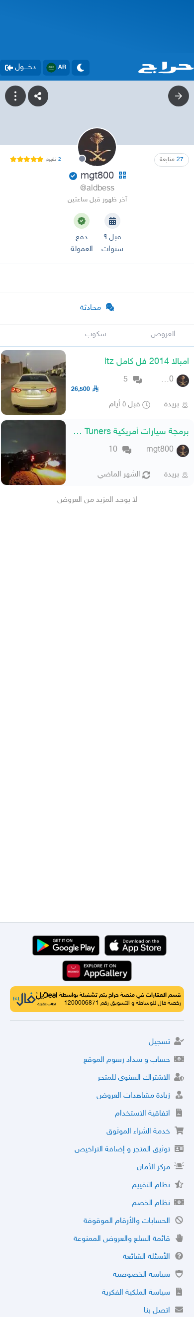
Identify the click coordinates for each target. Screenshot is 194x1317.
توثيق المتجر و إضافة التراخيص (122, 1149)
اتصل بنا (157, 1311)
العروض (163, 334)
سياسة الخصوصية (141, 1275)
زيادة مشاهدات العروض (133, 1096)
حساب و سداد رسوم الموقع (127, 1060)
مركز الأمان (153, 1167)
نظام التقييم (151, 1185)
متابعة (172, 159)
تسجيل (159, 1042)
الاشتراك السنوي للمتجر (133, 1078)
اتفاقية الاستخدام (142, 1114)
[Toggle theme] (81, 68)
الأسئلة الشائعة (146, 1257)
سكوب (95, 334)
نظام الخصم (151, 1203)
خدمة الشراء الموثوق (138, 1131)
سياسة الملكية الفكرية (136, 1293)
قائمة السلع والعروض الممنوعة (122, 1239)
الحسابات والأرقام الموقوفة (127, 1221)
